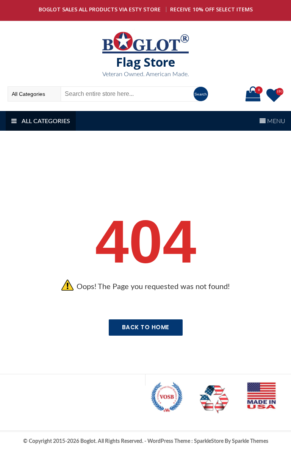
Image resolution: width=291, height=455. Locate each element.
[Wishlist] (274, 99)
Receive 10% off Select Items (211, 9)
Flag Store (145, 62)
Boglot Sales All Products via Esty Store (100, 9)
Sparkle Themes (250, 441)
